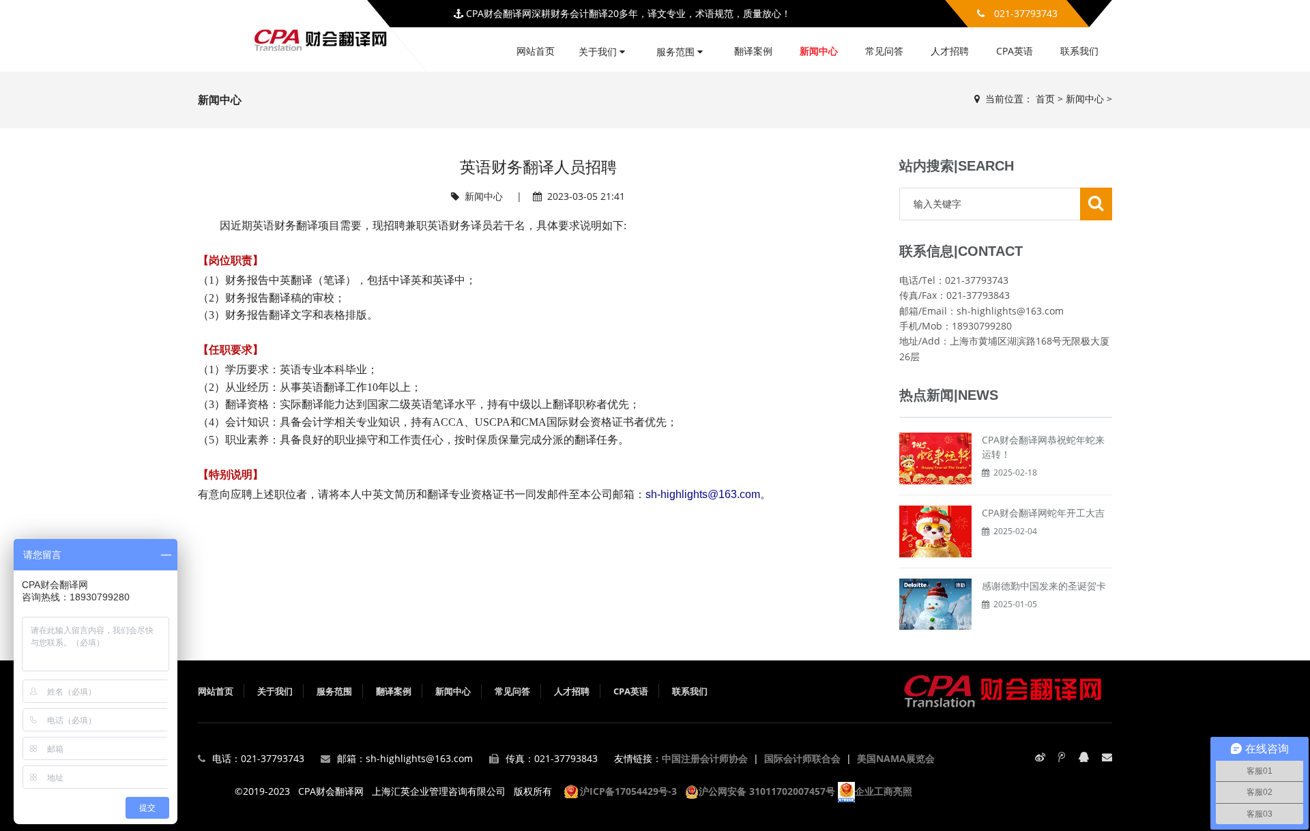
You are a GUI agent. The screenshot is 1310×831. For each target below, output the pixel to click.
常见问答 (884, 50)
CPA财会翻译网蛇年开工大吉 (1043, 512)
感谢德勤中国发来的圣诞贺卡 (1044, 585)
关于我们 (599, 51)
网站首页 (535, 50)
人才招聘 (950, 50)
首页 (1045, 98)
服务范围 (676, 51)
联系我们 (1079, 50)
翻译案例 (753, 50)
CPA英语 (1014, 50)
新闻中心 (819, 50)
